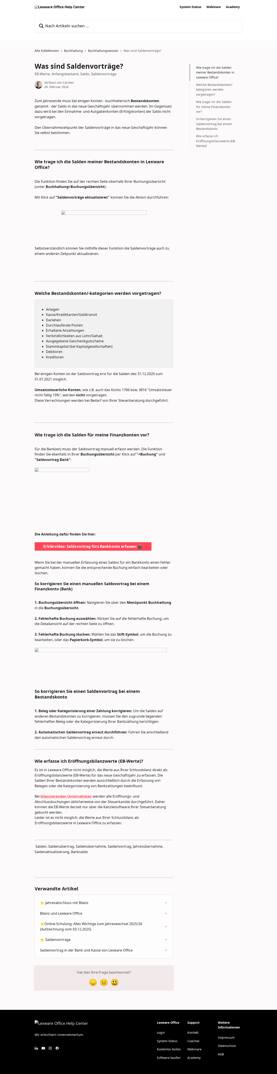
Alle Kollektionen (47, 51)
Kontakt (192, 1032)
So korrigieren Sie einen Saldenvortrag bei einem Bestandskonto (214, 124)
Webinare (213, 6)
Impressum (226, 1037)
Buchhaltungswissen (103, 51)
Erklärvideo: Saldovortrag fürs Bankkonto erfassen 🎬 (93, 546)
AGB (221, 1054)
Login (161, 1032)
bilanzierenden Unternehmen (66, 796)
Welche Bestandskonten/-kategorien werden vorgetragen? (214, 89)
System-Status (190, 6)
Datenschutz (227, 1046)
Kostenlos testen (169, 1049)
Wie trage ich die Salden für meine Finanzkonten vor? (214, 107)
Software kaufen (168, 1058)
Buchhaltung (73, 51)
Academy (233, 6)
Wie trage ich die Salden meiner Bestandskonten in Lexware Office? (215, 72)
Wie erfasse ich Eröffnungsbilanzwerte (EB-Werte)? (216, 141)
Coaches (193, 1041)
